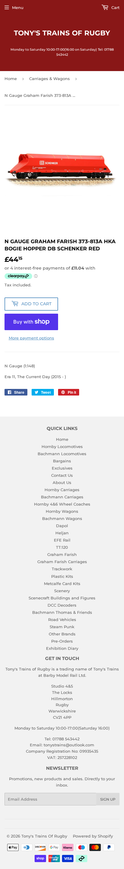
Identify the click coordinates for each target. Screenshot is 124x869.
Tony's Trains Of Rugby (62, 33)
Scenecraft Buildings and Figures (62, 598)
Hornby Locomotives (62, 446)
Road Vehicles (62, 619)
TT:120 (62, 547)
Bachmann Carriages (62, 496)
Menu (17, 7)
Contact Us (62, 475)
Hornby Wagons (62, 511)
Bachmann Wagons (62, 518)
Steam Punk (62, 626)
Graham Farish (62, 554)
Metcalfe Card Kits (62, 583)
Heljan (62, 532)
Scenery (62, 590)
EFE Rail (62, 540)
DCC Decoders (62, 605)
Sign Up (108, 799)
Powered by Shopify (93, 836)
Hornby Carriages (62, 489)
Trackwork (62, 568)
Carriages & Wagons (49, 78)
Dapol (62, 525)
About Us (62, 482)
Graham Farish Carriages (62, 561)
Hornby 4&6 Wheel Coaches (62, 504)
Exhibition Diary (62, 648)
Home (11, 78)
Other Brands (62, 634)
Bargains (62, 460)
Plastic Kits (62, 576)
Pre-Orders (62, 641)
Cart (114, 7)
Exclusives (62, 468)
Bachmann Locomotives (62, 453)
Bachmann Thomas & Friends (62, 612)
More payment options (31, 338)
